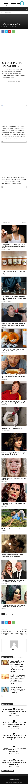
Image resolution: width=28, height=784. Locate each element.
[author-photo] (14, 647)
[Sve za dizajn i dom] (14, 3)
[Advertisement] (14, 47)
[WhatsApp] (13, 31)
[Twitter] (6, 31)
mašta (18, 614)
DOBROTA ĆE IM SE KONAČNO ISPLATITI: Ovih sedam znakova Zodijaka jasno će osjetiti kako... (14, 737)
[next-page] (5, 696)
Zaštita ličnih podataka (14, 779)
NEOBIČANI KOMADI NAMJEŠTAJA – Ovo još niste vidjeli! (7, 633)
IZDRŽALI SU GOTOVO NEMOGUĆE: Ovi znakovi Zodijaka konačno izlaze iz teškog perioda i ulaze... (14, 762)
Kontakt (15, 778)
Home (2, 12)
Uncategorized (8, 12)
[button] (2, 9)
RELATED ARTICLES (7, 657)
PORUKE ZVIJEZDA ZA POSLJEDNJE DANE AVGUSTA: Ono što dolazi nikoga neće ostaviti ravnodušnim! (14, 724)
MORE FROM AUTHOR (19, 657)
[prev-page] (2, 696)
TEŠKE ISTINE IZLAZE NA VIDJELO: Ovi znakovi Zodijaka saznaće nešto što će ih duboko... (14, 711)
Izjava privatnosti (8, 778)
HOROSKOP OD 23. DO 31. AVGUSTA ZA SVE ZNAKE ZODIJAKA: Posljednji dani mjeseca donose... (14, 749)
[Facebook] (2, 31)
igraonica (14, 614)
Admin (3, 26)
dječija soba (8, 614)
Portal (10, 715)
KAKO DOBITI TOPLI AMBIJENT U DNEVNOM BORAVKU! (21, 633)
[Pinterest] (9, 31)
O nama (20, 778)
